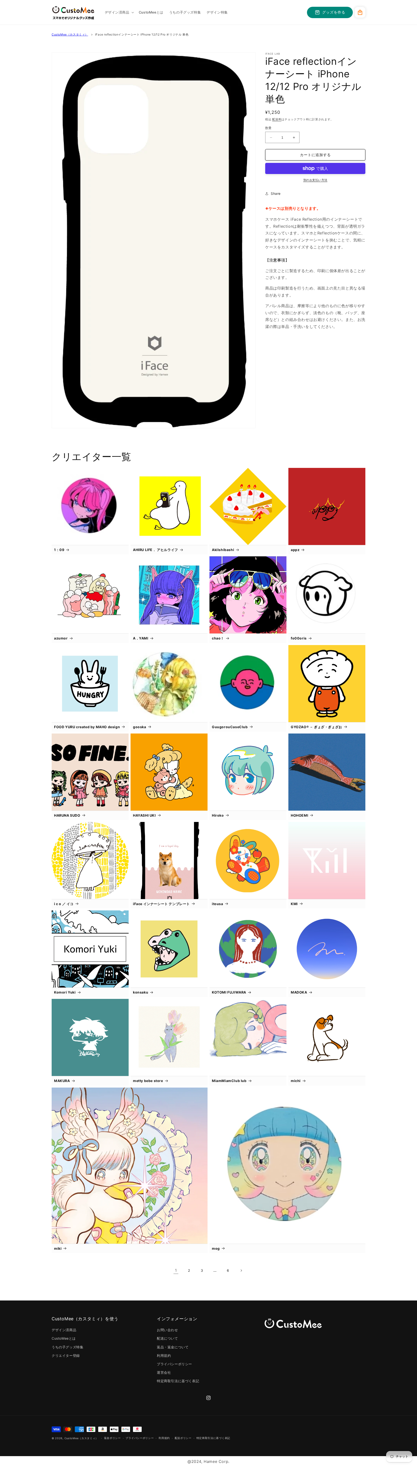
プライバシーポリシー (174, 1364)
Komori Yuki (65, 992)
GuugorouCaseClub (230, 727)
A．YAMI (140, 638)
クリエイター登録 (66, 1355)
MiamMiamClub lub (229, 1081)
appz (295, 550)
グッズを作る (333, 12)
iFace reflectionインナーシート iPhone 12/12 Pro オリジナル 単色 (141, 34)
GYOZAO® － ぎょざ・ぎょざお (316, 727)
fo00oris (299, 638)
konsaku (140, 992)
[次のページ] (241, 1270)
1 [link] (176, 1270)
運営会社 (164, 1372)
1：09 (59, 550)
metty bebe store (148, 1081)
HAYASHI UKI (144, 815)
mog (216, 1248)
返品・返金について (172, 1347)
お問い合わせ (167, 1330)
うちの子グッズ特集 (67, 1347)
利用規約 (164, 1355)
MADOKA (299, 992)
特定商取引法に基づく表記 (178, 1381)
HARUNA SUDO (67, 815)
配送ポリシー (183, 1438)
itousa (217, 904)
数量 (268, 128)
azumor (61, 638)
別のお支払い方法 (315, 180)
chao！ (218, 638)
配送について (167, 1338)
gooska (139, 727)
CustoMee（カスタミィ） (70, 34)
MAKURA (62, 1081)
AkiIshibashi (223, 550)
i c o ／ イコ (64, 904)
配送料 (276, 119)
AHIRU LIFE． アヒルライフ (155, 550)
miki (58, 1248)
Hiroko (218, 815)
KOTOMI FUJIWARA (229, 992)
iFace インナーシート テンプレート (161, 904)
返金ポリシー (112, 1438)
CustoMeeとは (64, 1338)
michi (296, 1081)
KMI (294, 904)
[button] (119, 12)
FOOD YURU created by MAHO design (87, 727)
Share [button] (276, 193)
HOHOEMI (299, 815)
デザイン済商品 (64, 1330)
